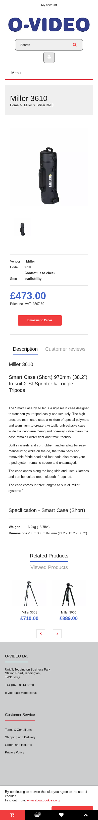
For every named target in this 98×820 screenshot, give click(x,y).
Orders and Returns (18, 745)
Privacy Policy (14, 752)
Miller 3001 (29, 612)
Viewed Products (49, 567)
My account (49, 5)
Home (14, 105)
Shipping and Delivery (20, 737)
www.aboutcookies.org (43, 800)
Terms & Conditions (18, 730)
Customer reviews (65, 349)
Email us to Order (39, 320)
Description (25, 349)
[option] (49, 167)
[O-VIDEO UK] (49, 31)
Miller (28, 105)
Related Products (49, 555)
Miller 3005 (68, 612)
